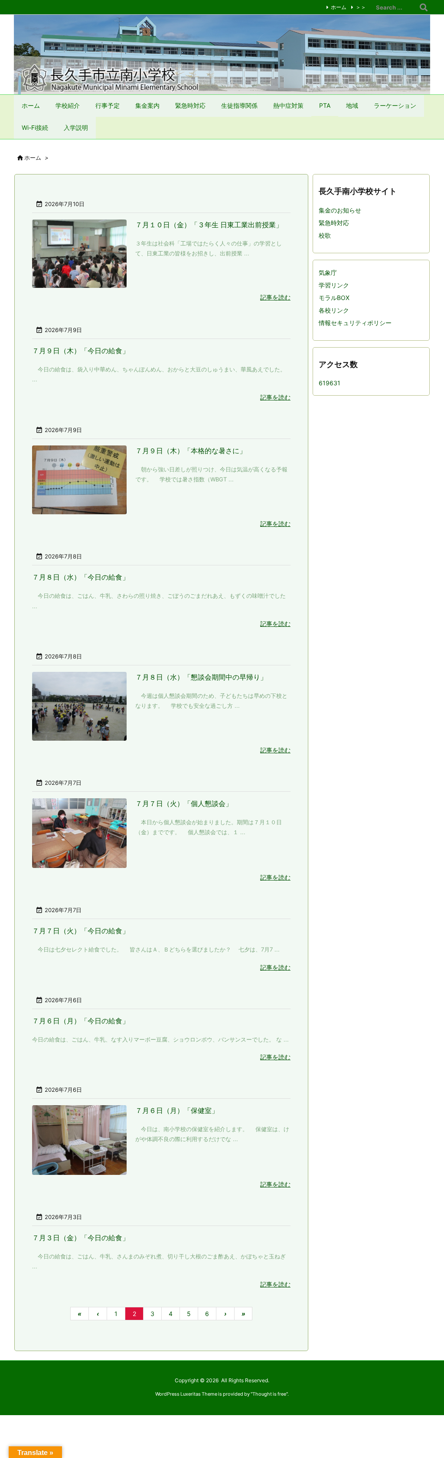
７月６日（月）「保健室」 (177, 1110)
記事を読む (275, 297)
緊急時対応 (334, 222)
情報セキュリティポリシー (355, 322)
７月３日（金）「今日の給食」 (80, 1237)
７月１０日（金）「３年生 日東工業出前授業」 (209, 224)
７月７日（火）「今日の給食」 (80, 930)
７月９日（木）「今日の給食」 (80, 350)
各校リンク (334, 310)
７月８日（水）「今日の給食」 (80, 577)
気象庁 (328, 272)
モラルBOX (334, 297)
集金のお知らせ (340, 210)
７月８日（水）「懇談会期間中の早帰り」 (201, 677)
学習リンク (334, 285)
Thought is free (269, 1394)
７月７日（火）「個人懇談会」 (183, 803)
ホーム (338, 7)
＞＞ (361, 7)
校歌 (325, 235)
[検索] (423, 7)
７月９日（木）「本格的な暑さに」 (190, 450)
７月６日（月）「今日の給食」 (80, 1020)
